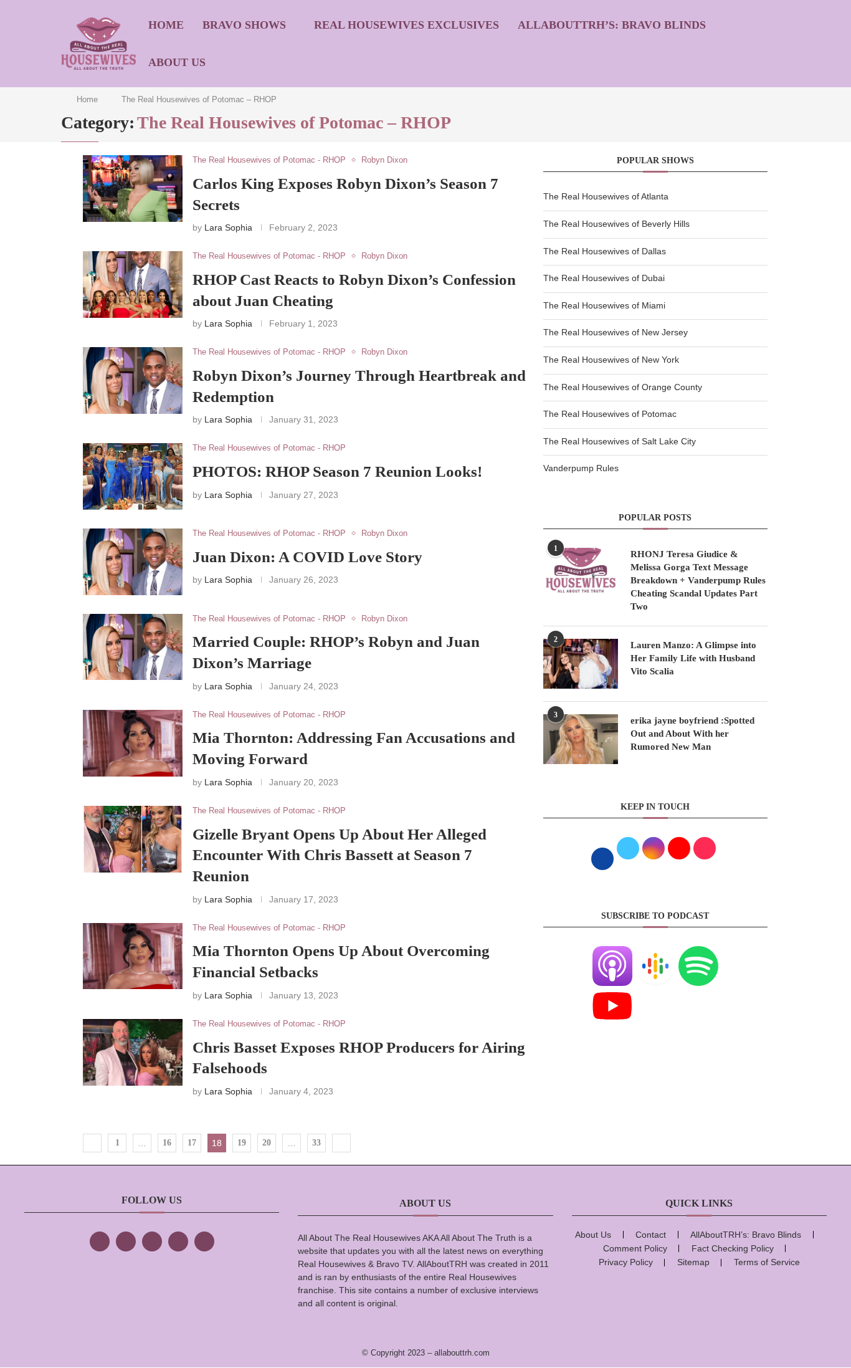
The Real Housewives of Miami (604, 305)
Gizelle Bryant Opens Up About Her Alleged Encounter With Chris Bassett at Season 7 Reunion (340, 855)
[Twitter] (126, 1241)
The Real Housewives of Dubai (604, 278)
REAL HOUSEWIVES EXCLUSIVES (406, 25)
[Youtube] (612, 993)
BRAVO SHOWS (244, 25)
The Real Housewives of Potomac (610, 414)
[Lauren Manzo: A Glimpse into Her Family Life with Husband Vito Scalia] (580, 664)
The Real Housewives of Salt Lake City (619, 441)
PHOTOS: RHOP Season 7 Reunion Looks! (337, 471)
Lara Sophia (228, 227)
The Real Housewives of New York (611, 360)
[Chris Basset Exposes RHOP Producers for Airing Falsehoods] (133, 1052)
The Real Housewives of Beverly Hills (616, 224)
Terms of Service (767, 1262)
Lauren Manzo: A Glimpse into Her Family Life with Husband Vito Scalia (693, 658)
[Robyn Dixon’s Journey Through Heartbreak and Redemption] (133, 380)
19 (241, 1142)
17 (192, 1142)
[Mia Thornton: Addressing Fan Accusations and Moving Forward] (133, 743)
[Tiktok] (178, 1241)
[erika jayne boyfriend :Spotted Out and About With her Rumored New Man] (580, 739)
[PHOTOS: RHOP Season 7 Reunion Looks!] (133, 476)
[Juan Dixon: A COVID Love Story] (133, 562)
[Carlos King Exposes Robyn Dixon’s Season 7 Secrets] (133, 188)
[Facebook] (100, 1241)
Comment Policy (635, 1248)
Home (166, 25)
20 (266, 1142)
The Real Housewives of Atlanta (605, 196)
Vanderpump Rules (581, 468)
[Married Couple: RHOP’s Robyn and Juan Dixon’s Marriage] (133, 647)
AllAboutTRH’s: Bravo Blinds (612, 25)
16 (167, 1142)
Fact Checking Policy (733, 1248)
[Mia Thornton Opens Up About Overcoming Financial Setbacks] (133, 956)
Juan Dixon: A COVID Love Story (307, 556)
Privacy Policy (626, 1262)
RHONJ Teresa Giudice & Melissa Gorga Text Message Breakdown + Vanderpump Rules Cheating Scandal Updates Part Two (698, 580)
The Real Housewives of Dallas (604, 251)
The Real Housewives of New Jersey (615, 332)
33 (316, 1142)
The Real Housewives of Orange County (622, 387)
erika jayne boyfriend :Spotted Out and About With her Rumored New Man (692, 733)
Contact (650, 1235)
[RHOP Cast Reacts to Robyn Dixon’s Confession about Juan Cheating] (133, 284)
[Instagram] (152, 1241)
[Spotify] (698, 954)
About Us (177, 62)
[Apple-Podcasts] (612, 954)
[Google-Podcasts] (655, 954)
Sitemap (693, 1262)
